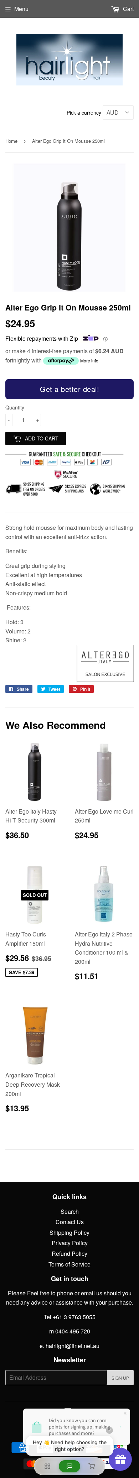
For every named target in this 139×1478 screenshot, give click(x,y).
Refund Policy (69, 1253)
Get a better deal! (69, 389)
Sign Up (120, 1378)
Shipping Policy (69, 1232)
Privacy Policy (70, 1243)
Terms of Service (69, 1264)
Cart (128, 9)
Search (70, 1211)
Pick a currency (85, 112)
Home (11, 140)
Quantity (14, 407)
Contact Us (70, 1222)
